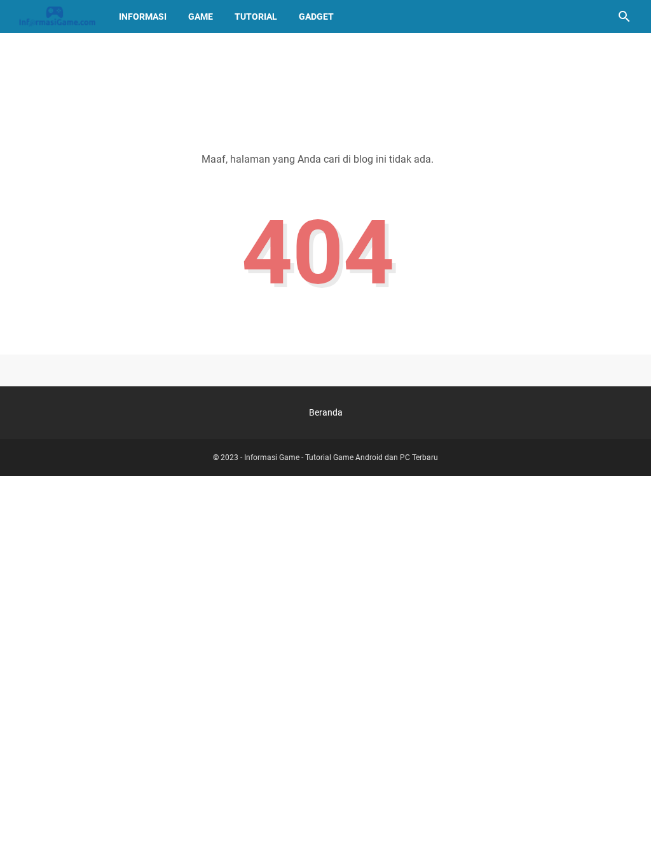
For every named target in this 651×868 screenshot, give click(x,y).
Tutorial (256, 16)
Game (200, 16)
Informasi (143, 16)
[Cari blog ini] (624, 16)
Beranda (326, 412)
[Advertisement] (325, 80)
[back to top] (625, 839)
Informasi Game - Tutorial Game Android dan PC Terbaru (341, 457)
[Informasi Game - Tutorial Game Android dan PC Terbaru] (57, 16)
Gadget (316, 16)
